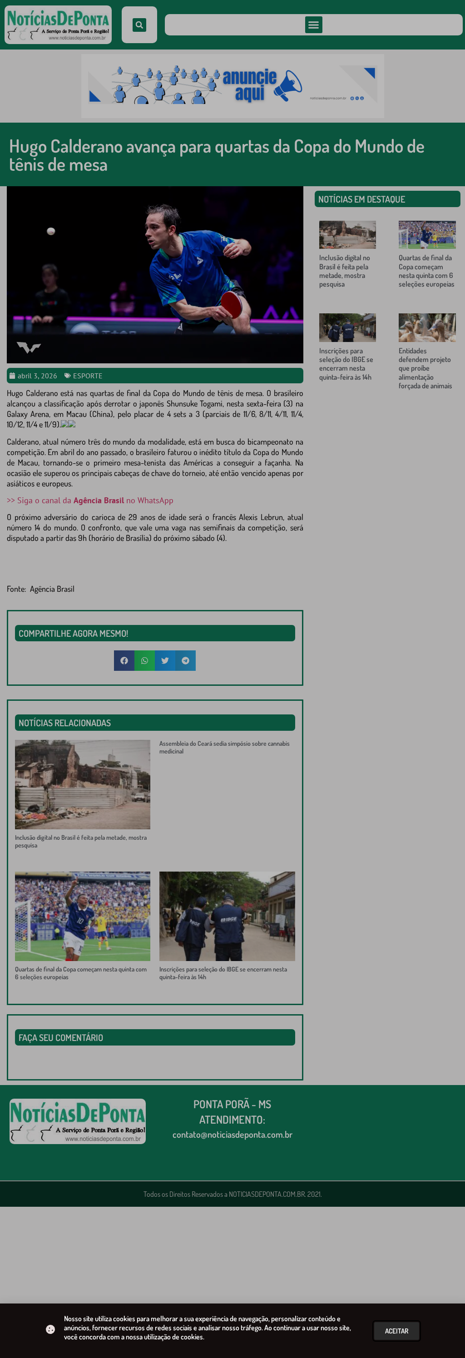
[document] (232, 679)
